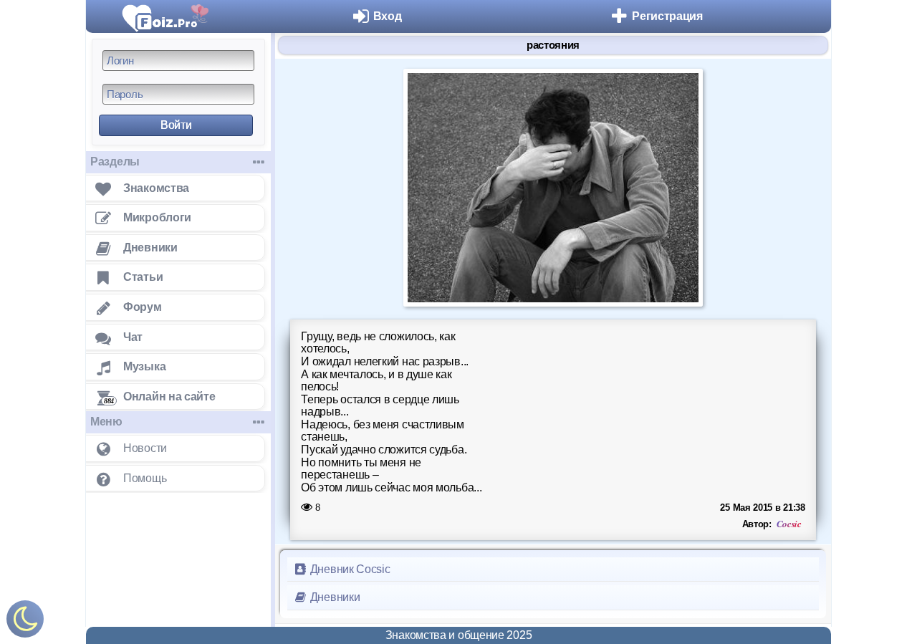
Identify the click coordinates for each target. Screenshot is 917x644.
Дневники (333, 597)
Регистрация (667, 16)
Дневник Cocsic (348, 569)
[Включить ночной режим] (25, 622)
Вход (387, 16)
